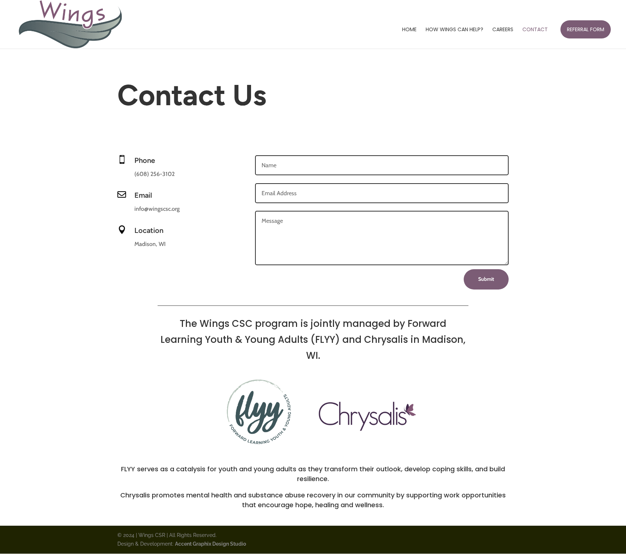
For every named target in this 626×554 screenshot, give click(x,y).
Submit (486, 279)
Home (409, 30)
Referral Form (585, 29)
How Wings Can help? (454, 30)
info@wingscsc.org (157, 208)
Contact (535, 30)
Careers (502, 30)
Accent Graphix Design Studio (210, 544)
